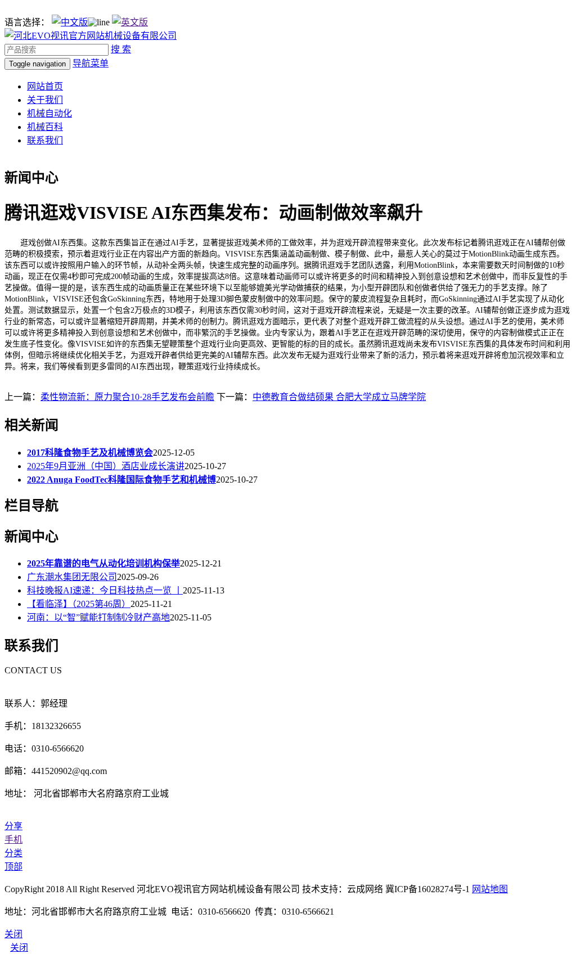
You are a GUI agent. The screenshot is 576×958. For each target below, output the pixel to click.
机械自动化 (49, 113)
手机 (13, 839)
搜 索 (121, 49)
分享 (13, 826)
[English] (130, 22)
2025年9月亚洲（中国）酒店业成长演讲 (105, 466)
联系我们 (45, 140)
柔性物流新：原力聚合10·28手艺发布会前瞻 (127, 397)
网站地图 (490, 889)
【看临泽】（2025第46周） (78, 604)
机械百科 (45, 127)
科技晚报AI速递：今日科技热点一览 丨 (105, 590)
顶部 (13, 866)
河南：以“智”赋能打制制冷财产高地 (98, 617)
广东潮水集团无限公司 (72, 577)
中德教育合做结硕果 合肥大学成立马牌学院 (339, 397)
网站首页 (45, 86)
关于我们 (45, 100)
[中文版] (70, 22)
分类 (13, 853)
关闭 (19, 947)
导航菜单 (91, 63)
